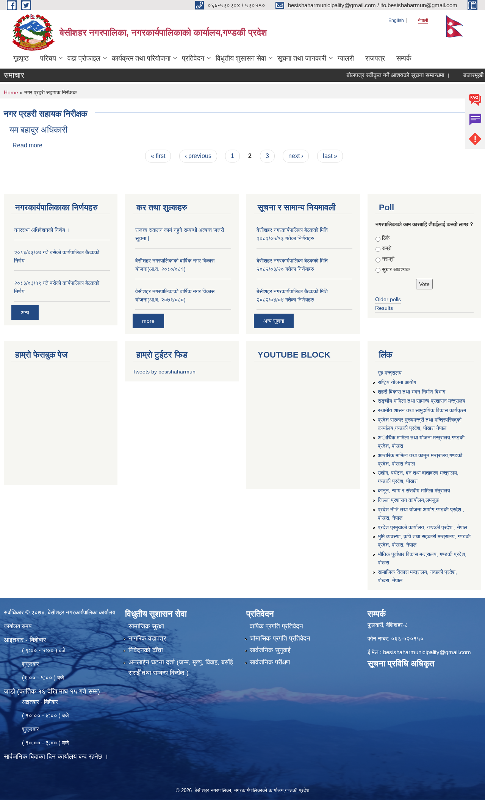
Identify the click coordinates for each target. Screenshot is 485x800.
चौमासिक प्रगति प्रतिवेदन (280, 638)
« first (158, 156)
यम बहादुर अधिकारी (38, 129)
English (396, 20)
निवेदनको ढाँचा (145, 650)
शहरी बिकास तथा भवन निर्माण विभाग (411, 392)
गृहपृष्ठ (21, 58)
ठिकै (386, 238)
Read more (27, 145)
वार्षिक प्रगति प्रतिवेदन (276, 626)
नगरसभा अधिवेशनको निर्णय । (42, 230)
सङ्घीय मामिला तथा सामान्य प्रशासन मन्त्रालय (421, 401)
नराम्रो (388, 259)
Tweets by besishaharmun (164, 372)
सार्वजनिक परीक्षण (270, 662)
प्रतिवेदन (193, 58)
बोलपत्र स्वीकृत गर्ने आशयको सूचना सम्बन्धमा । (384, 75)
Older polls (388, 299)
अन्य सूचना (273, 321)
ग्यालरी (346, 58)
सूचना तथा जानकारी (301, 58)
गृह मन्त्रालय (390, 373)
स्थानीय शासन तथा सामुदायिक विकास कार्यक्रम (422, 410)
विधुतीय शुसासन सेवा (241, 58)
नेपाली (423, 20)
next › (295, 156)
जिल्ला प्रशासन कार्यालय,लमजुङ (408, 500)
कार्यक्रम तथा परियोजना (141, 58)
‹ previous (198, 156)
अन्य (25, 312)
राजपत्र (375, 58)
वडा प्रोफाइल (83, 58)
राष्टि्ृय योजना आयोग (397, 382)
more (148, 321)
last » (330, 156)
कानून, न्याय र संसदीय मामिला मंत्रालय (414, 491)
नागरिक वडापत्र (147, 638)
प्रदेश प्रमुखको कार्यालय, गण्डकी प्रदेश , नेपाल (422, 527)
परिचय (48, 58)
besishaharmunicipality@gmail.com (427, 652)
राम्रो (386, 248)
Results (384, 308)
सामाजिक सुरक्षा (146, 626)
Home (11, 92)
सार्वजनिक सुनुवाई (270, 650)
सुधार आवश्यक (396, 269)
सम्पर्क (403, 58)
